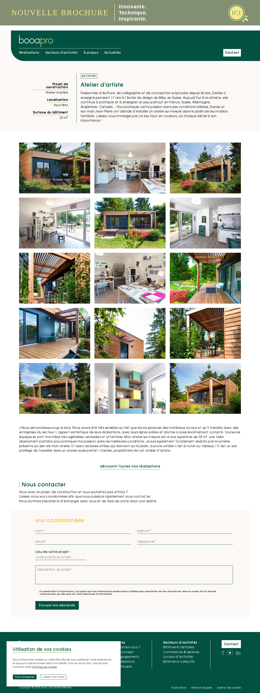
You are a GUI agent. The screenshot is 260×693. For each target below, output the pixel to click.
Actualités (112, 52)
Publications (178, 687)
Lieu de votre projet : (53, 552)
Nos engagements (124, 656)
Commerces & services (181, 652)
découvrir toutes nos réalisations (130, 466)
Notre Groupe (121, 666)
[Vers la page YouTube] (230, 653)
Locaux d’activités (178, 656)
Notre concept (122, 652)
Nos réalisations (122, 661)
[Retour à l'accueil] (36, 41)
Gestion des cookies (229, 687)
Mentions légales (201, 687)
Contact (232, 52)
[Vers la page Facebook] (223, 653)
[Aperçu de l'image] (54, 168)
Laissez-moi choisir (53, 676)
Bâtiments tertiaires (178, 647)
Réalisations (29, 52)
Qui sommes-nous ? (125, 647)
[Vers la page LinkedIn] (238, 653)
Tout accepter (25, 676)
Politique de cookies (44, 666)
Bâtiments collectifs (179, 661)
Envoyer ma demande (57, 605)
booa (142, 427)
